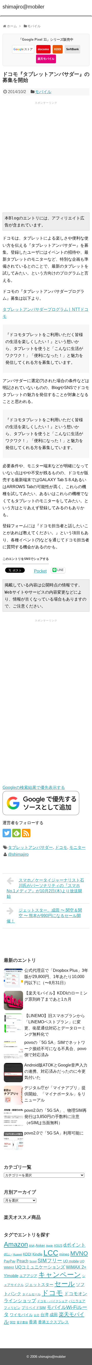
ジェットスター (39, 1284)
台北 (36, 1315)
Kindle (37, 1254)
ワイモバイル (21, 1315)
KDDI (57, 49)
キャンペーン (59, 1275)
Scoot (33, 1261)
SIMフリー (50, 1260)
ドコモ (61, 847)
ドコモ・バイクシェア (52, 1301)
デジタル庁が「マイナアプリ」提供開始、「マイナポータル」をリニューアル (55, 1094)
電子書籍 (22, 1322)
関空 (13, 1322)
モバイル (43, 92)
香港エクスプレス (53, 1322)
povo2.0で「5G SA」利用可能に (54, 1133)
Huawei (17, 1254)
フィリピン (12, 1308)
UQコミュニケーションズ (40, 1267)
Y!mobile (11, 1275)
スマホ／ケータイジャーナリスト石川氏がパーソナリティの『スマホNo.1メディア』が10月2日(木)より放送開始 (45, 888)
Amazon (16, 1244)
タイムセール (31, 1294)
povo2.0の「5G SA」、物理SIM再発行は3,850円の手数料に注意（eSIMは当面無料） (55, 1116)
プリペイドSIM (33, 1308)
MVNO (79, 1253)
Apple (49, 1245)
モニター (77, 847)
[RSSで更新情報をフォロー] (26, 833)
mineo (64, 1254)
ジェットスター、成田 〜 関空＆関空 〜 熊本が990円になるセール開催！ (44, 915)
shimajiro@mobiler (23, 7)
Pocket (40, 571)
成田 (54, 1315)
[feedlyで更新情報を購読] (16, 833)
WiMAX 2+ (76, 1267)
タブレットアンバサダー (30, 847)
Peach (22, 1261)
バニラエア (77, 1301)
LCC (50, 1252)
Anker (40, 1245)
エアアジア (28, 1276)
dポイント (74, 1245)
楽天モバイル (46, 58)
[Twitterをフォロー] (7, 833)
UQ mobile (71, 1261)
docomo (43, 49)
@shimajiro (18, 854)
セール (64, 1284)
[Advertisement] (46, 156)
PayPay (10, 1261)
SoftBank (72, 49)
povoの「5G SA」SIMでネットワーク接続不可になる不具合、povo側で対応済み (55, 1048)
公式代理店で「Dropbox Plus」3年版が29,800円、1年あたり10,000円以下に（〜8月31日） (56, 976)
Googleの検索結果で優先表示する (34, 787)
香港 (33, 1322)
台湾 (44, 1314)
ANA (31, 1245)
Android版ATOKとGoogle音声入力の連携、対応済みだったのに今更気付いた (55, 1071)
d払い (8, 1254)
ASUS (58, 1245)
